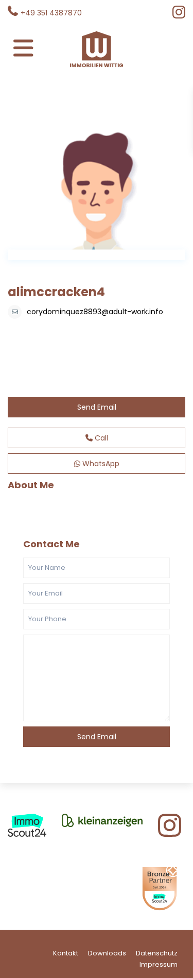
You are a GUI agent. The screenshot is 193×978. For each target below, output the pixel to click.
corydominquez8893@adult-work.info (95, 311)
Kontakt (65, 953)
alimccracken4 (56, 291)
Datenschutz (157, 953)
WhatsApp (99, 463)
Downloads (107, 953)
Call (100, 438)
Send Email (96, 407)
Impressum (158, 964)
